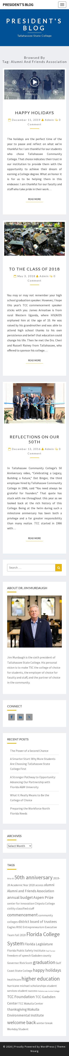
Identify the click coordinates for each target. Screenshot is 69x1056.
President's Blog (18, 4)
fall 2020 (20, 935)
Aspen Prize (43, 897)
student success (28, 991)
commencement (22, 915)
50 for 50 (10, 878)
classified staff (25, 908)
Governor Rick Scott (19, 963)
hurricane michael (18, 986)
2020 (32, 885)
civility (11, 908)
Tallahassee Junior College (48, 991)
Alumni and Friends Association (30, 891)
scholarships (38, 986)
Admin (49, 119)
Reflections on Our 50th (34, 439)
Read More (35, 199)
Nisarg (35, 1051)
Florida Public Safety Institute (26, 950)
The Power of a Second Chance (29, 751)
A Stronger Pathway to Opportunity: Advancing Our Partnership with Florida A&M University (33, 782)
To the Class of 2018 (34, 268)
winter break (44, 1023)
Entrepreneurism (33, 927)
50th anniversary (33, 877)
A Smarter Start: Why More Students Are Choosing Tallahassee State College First (32, 764)
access (39, 885)
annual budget (20, 897)
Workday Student (18, 1029)
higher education (41, 978)
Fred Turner (50, 951)
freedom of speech (19, 955)
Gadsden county (41, 955)
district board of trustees (37, 921)
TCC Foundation (21, 996)
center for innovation (20, 903)
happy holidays (47, 970)
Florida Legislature (38, 944)
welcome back (21, 1022)
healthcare (14, 979)
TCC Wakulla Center (30, 1003)
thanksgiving (17, 1009)
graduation (44, 962)
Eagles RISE (14, 927)
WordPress (48, 1046)
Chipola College (45, 903)
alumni (49, 885)
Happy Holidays (34, 112)
